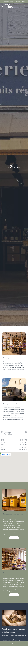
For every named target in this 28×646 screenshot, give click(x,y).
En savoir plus (14, 538)
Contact (14, 644)
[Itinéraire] (20, 433)
